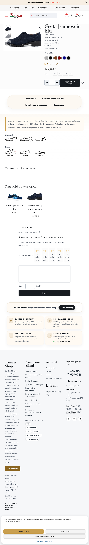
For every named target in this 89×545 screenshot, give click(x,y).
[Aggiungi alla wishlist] (21, 198)
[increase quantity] (57, 82)
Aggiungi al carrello (69, 82)
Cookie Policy (39, 541)
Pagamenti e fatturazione (30, 389)
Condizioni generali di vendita (33, 376)
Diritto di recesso (31, 381)
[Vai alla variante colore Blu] (64, 59)
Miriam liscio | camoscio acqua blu (34, 209)
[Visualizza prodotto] (21, 193)
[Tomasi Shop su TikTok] (80, 419)
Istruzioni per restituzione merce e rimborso (33, 412)
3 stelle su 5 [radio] (52, 257)
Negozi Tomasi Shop (53, 391)
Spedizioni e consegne (34, 384)
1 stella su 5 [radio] (37, 257)
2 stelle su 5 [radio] (45, 257)
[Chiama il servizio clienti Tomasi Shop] (68, 16)
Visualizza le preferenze (44, 536)
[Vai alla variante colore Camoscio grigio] (46, 59)
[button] (6, 15)
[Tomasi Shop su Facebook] (68, 419)
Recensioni (59, 104)
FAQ (47, 395)
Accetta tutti (23, 531)
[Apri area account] (72, 15)
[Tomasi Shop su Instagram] (74, 419)
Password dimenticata (54, 378)
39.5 (65, 74)
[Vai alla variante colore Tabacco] (55, 59)
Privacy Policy (48, 541)
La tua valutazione (26, 255)
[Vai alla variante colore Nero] (68, 59)
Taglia (46, 74)
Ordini (48, 371)
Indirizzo (49, 374)
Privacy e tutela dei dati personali (32, 395)
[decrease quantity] (47, 82)
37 (60, 74)
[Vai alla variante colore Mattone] (60, 59)
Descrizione (30, 98)
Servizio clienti (31, 371)
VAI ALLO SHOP (55, 2)
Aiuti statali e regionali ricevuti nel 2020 (11, 507)
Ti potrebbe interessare (36, 104)
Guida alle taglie (53, 64)
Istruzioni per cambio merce (33, 405)
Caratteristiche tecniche (53, 98)
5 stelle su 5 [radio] (67, 257)
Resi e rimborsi (31, 400)
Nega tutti (65, 531)
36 (55, 74)
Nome (21, 286)
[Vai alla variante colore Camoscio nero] (51, 59)
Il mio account (51, 367)
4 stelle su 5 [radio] (60, 257)
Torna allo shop (67, 307)
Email (38, 286)
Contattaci (13, 469)
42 (71, 74)
